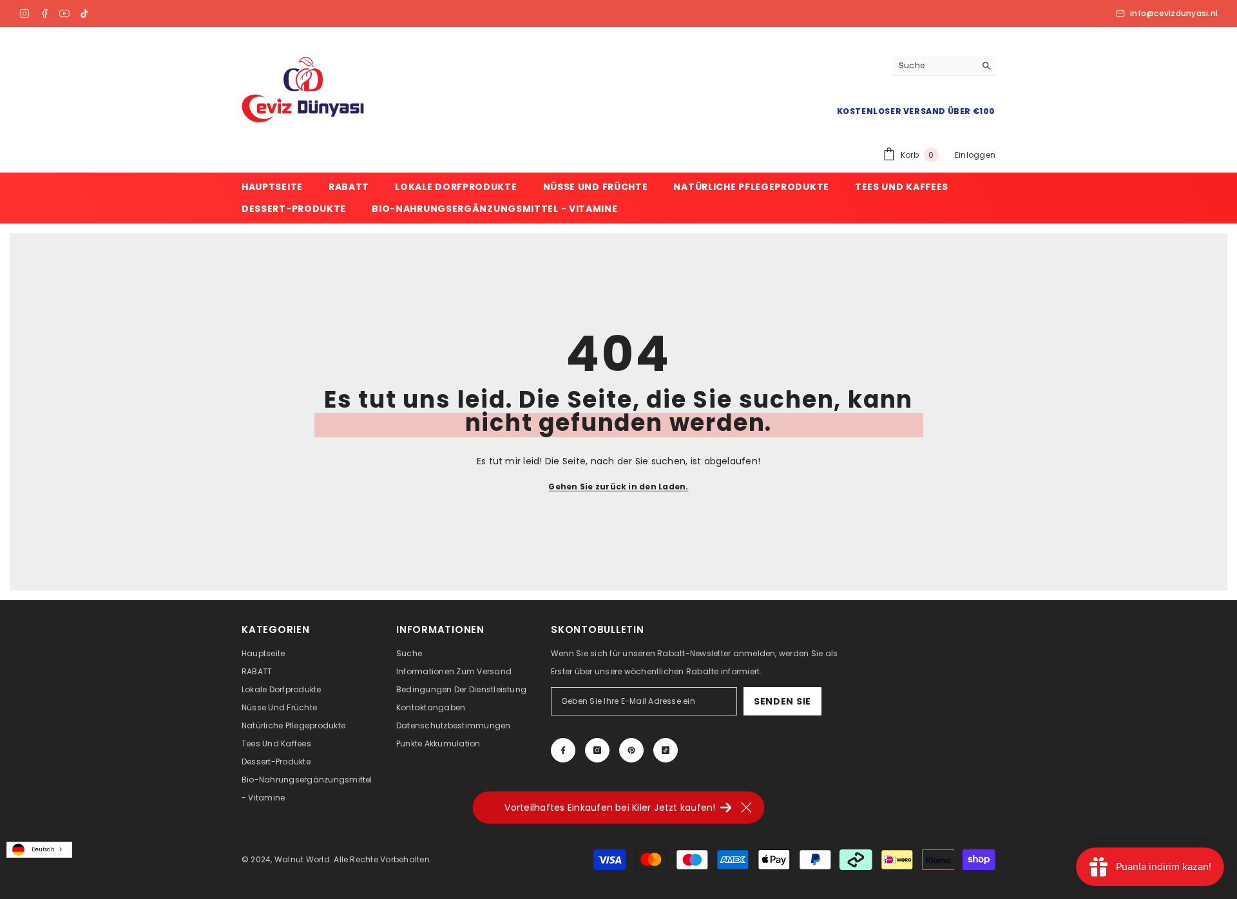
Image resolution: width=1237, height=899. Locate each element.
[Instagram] (24, 13)
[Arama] (943, 66)
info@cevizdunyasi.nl (1174, 13)
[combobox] (39, 850)
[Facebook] (44, 13)
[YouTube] (64, 13)
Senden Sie (782, 701)
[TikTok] (84, 13)
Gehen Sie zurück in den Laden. (618, 486)
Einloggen (975, 154)
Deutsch (43, 849)
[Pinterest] (631, 750)
